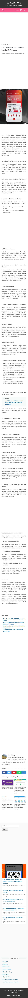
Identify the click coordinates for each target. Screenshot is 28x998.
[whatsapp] (19, 772)
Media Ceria (6, 967)
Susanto (5, 964)
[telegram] (23, 772)
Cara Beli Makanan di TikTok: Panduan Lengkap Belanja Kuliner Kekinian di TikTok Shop (14, 402)
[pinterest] (13, 772)
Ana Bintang (14, 3)
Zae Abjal (5, 961)
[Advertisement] (14, 28)
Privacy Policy (14, 992)
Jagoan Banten (7, 969)
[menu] (3, 10)
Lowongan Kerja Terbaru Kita (10, 979)
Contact (10, 990)
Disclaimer (20, 990)
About (5, 990)
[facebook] (4, 772)
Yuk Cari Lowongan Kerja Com (11, 982)
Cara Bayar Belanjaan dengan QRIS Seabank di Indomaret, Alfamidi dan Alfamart (12, 881)
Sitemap (15, 990)
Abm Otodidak (7, 977)
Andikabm (6, 974)
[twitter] (9, 772)
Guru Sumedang (7, 972)
